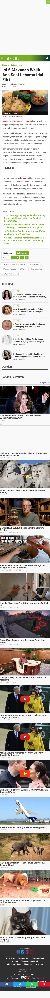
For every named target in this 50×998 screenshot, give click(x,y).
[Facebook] (18, 952)
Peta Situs (10, 958)
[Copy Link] (44, 984)
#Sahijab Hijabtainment (10, 274)
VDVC (33, 974)
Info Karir (40, 964)
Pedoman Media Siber (30, 961)
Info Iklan (14, 961)
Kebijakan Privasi (14, 964)
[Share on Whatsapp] (32, 984)
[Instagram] (27, 952)
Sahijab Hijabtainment (12, 121)
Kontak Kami (38, 958)
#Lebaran (5, 264)
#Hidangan (23, 269)
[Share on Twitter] (19, 984)
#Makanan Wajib (36, 269)
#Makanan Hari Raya (9, 269)
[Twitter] (22, 952)
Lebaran (28, 121)
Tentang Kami (24, 958)
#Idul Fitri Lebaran (18, 264)
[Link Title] (3, 58)
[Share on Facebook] (6, 984)
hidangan (24, 178)
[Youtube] (31, 952)
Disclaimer (28, 964)
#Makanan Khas (33, 264)
